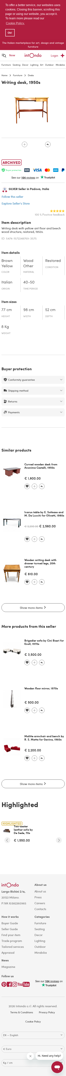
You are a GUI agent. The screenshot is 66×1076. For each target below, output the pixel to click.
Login (54, 55)
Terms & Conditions (21, 1012)
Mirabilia (60, 64)
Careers (39, 903)
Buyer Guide (9, 923)
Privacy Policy (47, 1012)
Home (4, 75)
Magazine (8, 967)
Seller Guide (9, 929)
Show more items (31, 608)
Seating (16, 64)
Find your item (10, 935)
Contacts (40, 909)
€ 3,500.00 (32, 654)
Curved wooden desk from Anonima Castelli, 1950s (40, 466)
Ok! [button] (10, 32)
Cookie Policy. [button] (15, 23)
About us (40, 891)
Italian (6, 282)
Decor (25, 64)
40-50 (29, 282)
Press (38, 897)
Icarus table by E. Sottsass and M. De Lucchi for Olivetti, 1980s (44, 513)
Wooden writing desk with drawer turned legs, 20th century (40, 563)
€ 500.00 (31, 702)
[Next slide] (59, 840)
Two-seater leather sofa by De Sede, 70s (23, 829)
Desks (31, 75)
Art (41, 64)
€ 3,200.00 (31, 526)
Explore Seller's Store (16, 203)
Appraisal (7, 952)
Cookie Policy (33, 1021)
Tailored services (12, 947)
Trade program (11, 941)
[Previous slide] (7, 840)
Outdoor (49, 64)
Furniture (6, 64)
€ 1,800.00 (32, 478)
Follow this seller (12, 196)
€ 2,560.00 (47, 526)
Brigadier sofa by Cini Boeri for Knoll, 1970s (44, 642)
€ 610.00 (31, 573)
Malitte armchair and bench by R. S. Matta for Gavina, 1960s (44, 737)
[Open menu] (4, 55)
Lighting (34, 64)
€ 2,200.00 (32, 750)
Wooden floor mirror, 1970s (41, 688)
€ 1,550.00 (22, 840)
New (12, 55)
